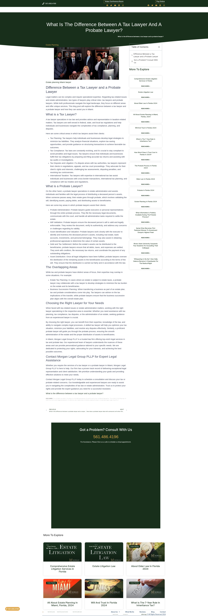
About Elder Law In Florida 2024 (145, 103)
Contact (163, 612)
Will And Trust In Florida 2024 (145, 128)
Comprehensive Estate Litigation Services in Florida (62, 569)
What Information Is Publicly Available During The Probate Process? (145, 215)
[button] (159, 47)
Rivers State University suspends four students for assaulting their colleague (145, 246)
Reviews (143, 612)
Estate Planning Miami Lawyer (77, 611)
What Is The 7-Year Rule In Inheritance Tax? (145, 604)
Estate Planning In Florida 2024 (146, 201)
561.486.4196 (105, 436)
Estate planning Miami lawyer (58, 82)
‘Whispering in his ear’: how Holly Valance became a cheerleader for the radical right (145, 261)
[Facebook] (107, 5)
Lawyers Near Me (115, 614)
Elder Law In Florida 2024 (145, 179)
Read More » (145, 86)
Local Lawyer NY (125, 614)
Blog (152, 612)
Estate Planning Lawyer (51, 611)
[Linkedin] (119, 5)
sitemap (144, 614)
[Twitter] (111, 5)
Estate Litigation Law (145, 92)
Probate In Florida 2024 (145, 190)
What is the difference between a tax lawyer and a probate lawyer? (74, 393)
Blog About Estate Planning (108, 36)
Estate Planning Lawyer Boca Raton (62, 611)
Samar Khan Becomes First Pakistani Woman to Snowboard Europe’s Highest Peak (145, 230)
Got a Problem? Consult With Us (146, 61)
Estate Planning (52, 45)
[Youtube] (115, 5)
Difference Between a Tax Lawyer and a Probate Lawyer (145, 55)
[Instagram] (123, 5)
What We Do (129, 612)
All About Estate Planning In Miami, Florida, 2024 (62, 604)
